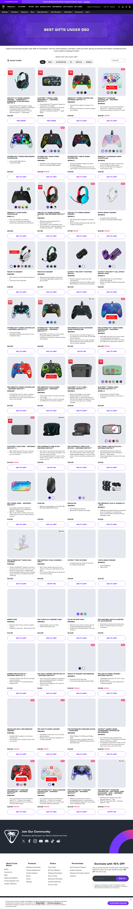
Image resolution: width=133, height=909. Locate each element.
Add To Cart (81, 121)
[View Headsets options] (9, 12)
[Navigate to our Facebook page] (29, 841)
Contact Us (8, 872)
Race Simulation (56, 12)
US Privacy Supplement (54, 903)
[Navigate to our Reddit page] (58, 841)
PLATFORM (21, 7)
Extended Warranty (54, 882)
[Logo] (3, 6)
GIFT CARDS (78, 6)
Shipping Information (55, 873)
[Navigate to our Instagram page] (35, 841)
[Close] (131, 899)
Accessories (79, 12)
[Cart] (126, 7)
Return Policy (52, 876)
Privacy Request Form (11, 881)
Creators (73, 876)
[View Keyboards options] (28, 12)
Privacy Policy (40, 903)
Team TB (106, 7)
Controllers (14, 12)
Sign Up (122, 878)
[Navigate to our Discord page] (46, 841)
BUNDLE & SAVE (45, 6)
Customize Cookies (118, 903)
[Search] (119, 7)
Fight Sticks (68, 12)
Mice (32, 12)
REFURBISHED (57, 6)
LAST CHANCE (68, 6)
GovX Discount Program (78, 867)
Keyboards (24, 12)
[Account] (122, 7)
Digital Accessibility (10, 878)
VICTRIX (31, 6)
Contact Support (32, 873)
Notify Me (81, 351)
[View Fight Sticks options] (72, 12)
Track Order (52, 867)
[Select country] (129, 7)
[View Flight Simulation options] (48, 12)
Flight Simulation (42, 12)
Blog (5, 875)
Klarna (28, 879)
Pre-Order (26, 121)
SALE (37, 6)
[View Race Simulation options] (62, 12)
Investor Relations (10, 883)
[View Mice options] (35, 12)
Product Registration (33, 870)
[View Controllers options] (19, 12)
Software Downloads (33, 867)
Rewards (112, 7)
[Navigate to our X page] (23, 841)
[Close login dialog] (83, 501)
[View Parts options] (90, 12)
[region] (66, 903)
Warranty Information (55, 879)
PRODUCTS (11, 7)
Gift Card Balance (54, 870)
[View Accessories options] (83, 12)
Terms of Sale (52, 884)
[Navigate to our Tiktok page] (52, 841)
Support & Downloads (93, 7)
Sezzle (28, 876)
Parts (87, 12)
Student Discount (76, 870)
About (6, 869)
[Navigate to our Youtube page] (41, 841)
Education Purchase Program (79, 873)
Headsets (5, 12)
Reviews (29, 882)
